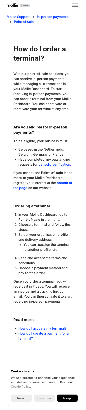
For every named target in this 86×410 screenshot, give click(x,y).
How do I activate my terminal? (42, 328)
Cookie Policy (20, 386)
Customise (44, 398)
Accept (67, 398)
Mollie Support (18, 17)
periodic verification (54, 164)
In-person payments (52, 17)
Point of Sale (24, 22)
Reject (21, 398)
